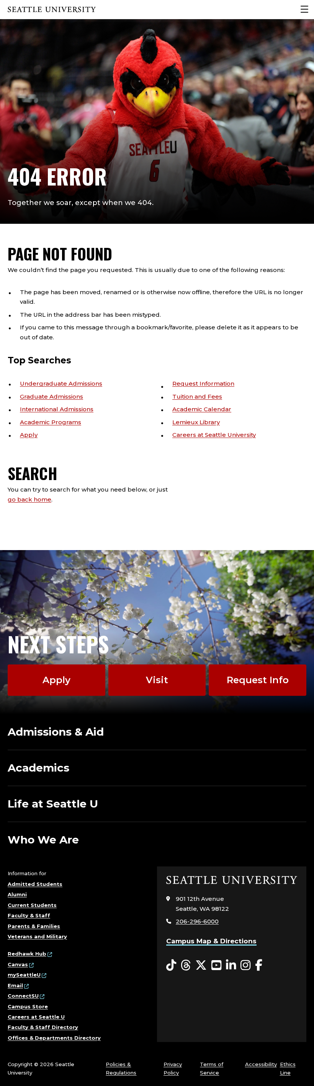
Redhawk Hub (27, 954)
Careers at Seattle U (36, 1017)
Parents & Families (34, 926)
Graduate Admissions (51, 396)
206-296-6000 (197, 921)
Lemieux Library (196, 422)
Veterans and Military (37, 936)
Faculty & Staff (29, 915)
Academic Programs (50, 422)
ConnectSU (23, 996)
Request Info (258, 679)
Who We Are (43, 839)
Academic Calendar (201, 409)
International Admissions (56, 409)
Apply (29, 434)
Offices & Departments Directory (54, 1038)
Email (15, 985)
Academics (38, 767)
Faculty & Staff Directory (43, 1027)
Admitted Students (35, 884)
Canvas (18, 964)
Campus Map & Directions (211, 941)
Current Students (32, 905)
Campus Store (28, 1006)
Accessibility (261, 1064)
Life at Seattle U (53, 803)
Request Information (203, 383)
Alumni (17, 894)
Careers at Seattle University (214, 434)
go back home (29, 499)
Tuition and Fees (197, 396)
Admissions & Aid (56, 731)
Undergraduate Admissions (61, 383)
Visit (157, 679)
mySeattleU (24, 975)
